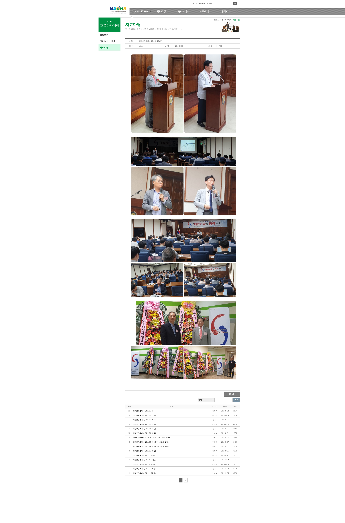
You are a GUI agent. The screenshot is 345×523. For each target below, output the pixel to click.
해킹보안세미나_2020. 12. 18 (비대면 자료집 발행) (150, 446)
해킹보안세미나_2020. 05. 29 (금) (144, 451)
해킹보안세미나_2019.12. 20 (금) (144, 455)
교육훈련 (104, 35)
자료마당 (104, 47)
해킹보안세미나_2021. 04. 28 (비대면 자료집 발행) (150, 442)
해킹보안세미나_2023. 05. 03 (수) (144, 411)
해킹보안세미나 (107, 41)
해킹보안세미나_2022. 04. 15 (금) (144, 429)
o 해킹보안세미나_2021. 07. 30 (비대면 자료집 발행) (151, 438)
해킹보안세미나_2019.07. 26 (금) (144, 460)
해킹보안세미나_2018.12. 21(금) (144, 469)
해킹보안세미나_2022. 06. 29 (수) (144, 420)
